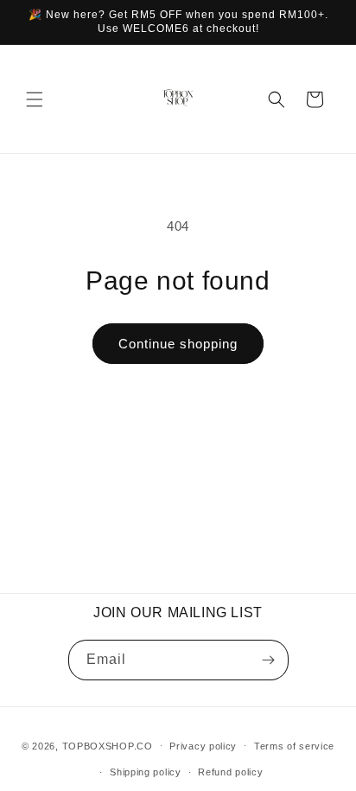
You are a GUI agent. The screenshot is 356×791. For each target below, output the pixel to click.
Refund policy (230, 772)
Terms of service (294, 746)
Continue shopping (178, 343)
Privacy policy (203, 746)
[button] (35, 99)
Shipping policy (145, 772)
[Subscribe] (269, 660)
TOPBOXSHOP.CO (107, 745)
